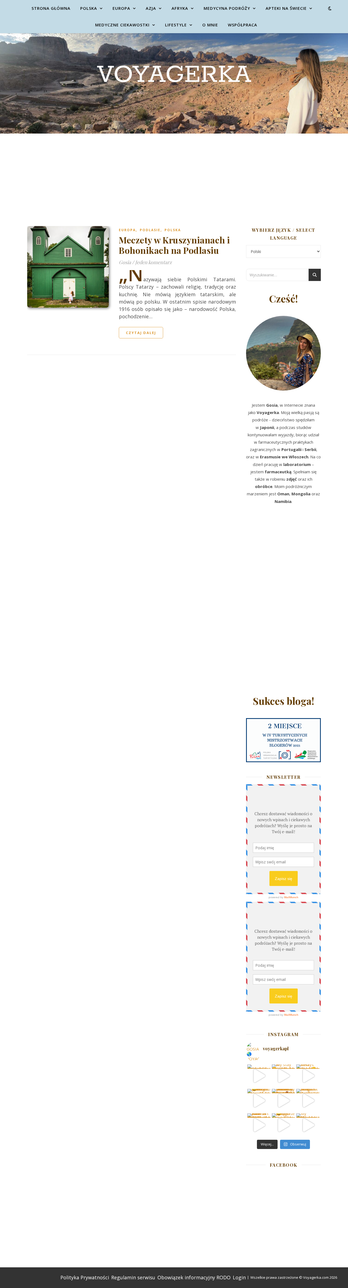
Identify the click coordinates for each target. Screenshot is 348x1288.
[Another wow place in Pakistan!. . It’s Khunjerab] (259, 1124)
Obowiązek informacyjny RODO (194, 1277)
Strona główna (51, 8)
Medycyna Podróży (227, 8)
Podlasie (150, 230)
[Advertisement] (174, 174)
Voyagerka (174, 75)
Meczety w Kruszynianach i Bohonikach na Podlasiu (174, 245)
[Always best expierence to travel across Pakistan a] (307, 1076)
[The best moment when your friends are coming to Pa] (259, 1100)
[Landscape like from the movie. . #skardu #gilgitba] (259, 1076)
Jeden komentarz (153, 262)
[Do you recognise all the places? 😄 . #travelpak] (283, 1124)
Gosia (125, 262)
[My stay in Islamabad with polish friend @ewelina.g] (283, 1076)
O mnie (210, 24)
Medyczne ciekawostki (122, 24)
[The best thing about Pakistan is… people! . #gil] (307, 1100)
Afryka (180, 8)
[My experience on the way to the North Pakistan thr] (307, 1124)
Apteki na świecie (286, 8)
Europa (121, 8)
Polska (88, 8)
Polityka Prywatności (84, 1277)
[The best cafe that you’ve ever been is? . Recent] (283, 1100)
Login (239, 1277)
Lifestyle (176, 24)
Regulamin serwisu (133, 1277)
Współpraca (242, 24)
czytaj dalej (141, 332)
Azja (151, 8)
